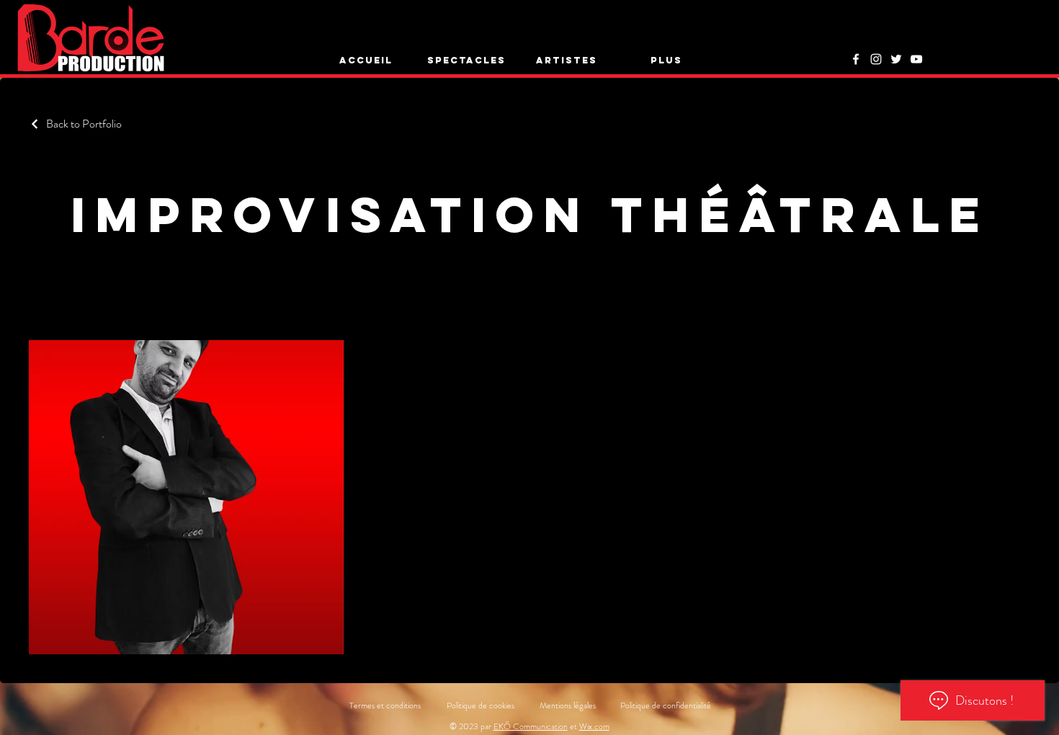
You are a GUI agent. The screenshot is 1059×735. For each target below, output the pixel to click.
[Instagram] (876, 59)
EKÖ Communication (530, 726)
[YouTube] (916, 59)
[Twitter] (896, 59)
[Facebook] (856, 59)
